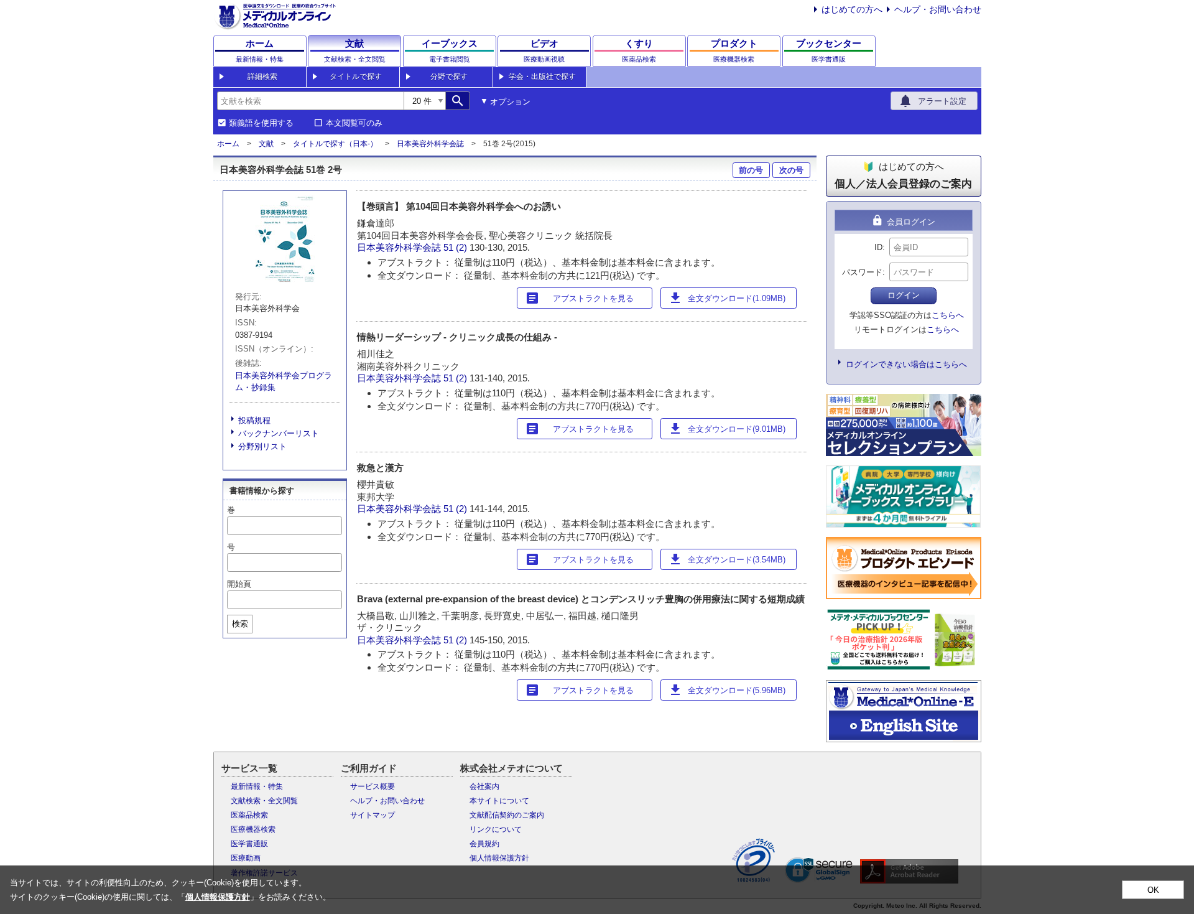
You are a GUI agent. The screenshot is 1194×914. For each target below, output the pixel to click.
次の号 (791, 170)
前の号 (751, 170)
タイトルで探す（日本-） (335, 143)
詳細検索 (262, 76)
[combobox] (310, 100)
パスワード (862, 272)
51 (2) (456, 247)
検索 (240, 623)
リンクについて (496, 829)
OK (1153, 890)
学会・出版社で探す (542, 76)
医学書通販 (249, 843)
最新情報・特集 (257, 786)
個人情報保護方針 (499, 858)
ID (878, 247)
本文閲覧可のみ (354, 123)
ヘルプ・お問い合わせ (937, 9)
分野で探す (449, 76)
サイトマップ (372, 815)
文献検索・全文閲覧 (264, 800)
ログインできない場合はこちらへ (906, 364)
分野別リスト (262, 446)
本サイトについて (499, 800)
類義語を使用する (261, 123)
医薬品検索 (249, 815)
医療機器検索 (253, 829)
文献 (266, 143)
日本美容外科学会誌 (430, 143)
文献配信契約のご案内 (507, 815)
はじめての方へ (851, 9)
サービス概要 (372, 786)
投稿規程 (254, 420)
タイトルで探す (356, 76)
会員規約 (484, 843)
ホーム (228, 143)
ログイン (903, 295)
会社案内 (484, 786)
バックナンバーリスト (278, 433)
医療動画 (246, 858)
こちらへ (948, 315)
